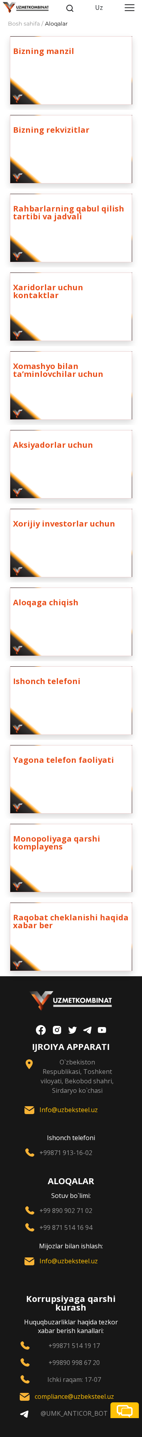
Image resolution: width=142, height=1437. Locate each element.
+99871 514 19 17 (74, 1345)
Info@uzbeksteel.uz (68, 1109)
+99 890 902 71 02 (65, 1210)
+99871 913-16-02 (65, 1152)
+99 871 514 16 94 (65, 1227)
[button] (124, 1410)
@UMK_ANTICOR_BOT (74, 1413)
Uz (99, 7)
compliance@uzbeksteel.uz (74, 1396)
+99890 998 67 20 (74, 1362)
